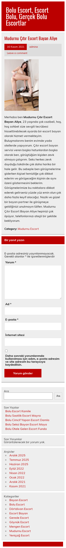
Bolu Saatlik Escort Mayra (23, 415)
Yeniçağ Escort (19, 535)
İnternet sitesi (14, 334)
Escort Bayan (18, 513)
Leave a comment (17, 52)
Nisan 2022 (17, 473)
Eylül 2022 (16, 468)
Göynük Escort (19, 522)
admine (33, 46)
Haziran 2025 (18, 464)
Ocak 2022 (16, 477)
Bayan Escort (18, 500)
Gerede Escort (19, 517)
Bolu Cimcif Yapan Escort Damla (27, 420)
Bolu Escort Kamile (18, 411)
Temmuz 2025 (19, 460)
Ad (8, 304)
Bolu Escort (17, 504)
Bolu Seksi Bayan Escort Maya (26, 424)
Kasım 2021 (17, 486)
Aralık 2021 (17, 482)
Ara (6, 391)
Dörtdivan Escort (21, 509)
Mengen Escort (19, 526)
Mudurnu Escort (28, 229)
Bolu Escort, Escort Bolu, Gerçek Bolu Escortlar (27, 16)
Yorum (10, 262)
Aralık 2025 (17, 455)
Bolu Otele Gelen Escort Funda (26, 429)
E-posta (11, 319)
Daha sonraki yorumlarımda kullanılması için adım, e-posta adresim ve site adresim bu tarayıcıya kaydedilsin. (32, 360)
